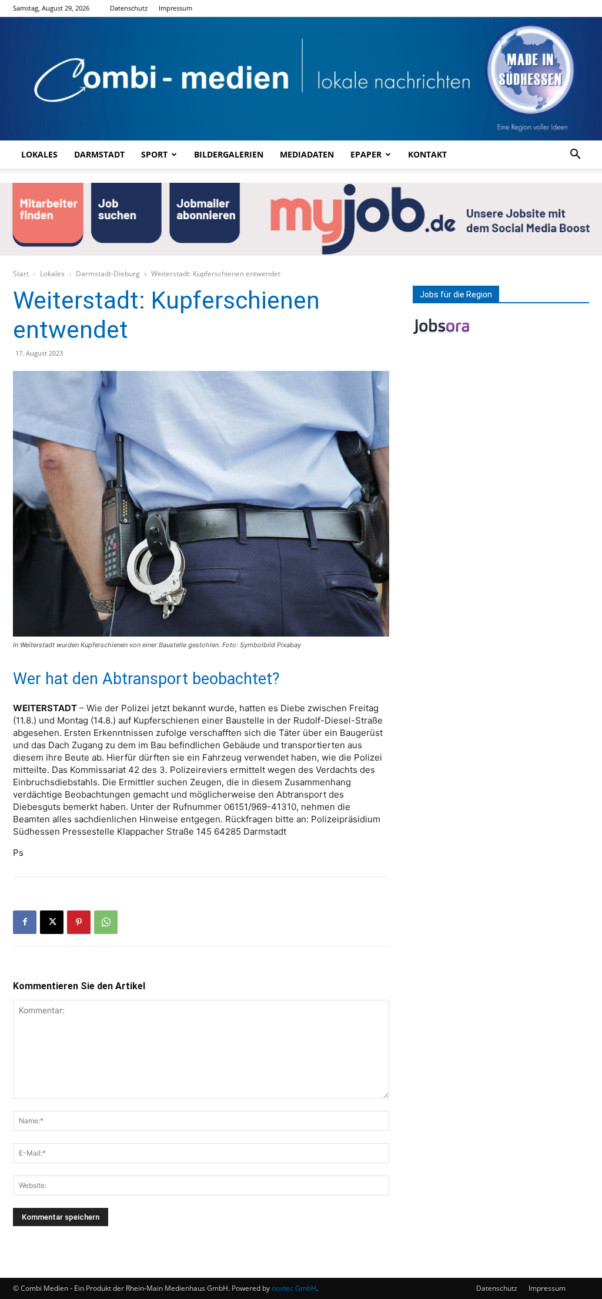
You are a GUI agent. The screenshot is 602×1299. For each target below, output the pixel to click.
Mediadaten (307, 154)
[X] (51, 922)
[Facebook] (24, 922)
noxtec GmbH (294, 1288)
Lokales (39, 154)
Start (21, 274)
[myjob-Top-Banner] (301, 219)
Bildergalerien (228, 154)
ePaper (366, 154)
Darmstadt (99, 154)
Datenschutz (129, 8)
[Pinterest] (79, 922)
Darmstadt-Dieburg (108, 274)
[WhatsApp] (106, 922)
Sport (154, 154)
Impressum (175, 8)
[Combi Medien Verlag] (301, 78)
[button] (575, 155)
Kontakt (427, 154)
